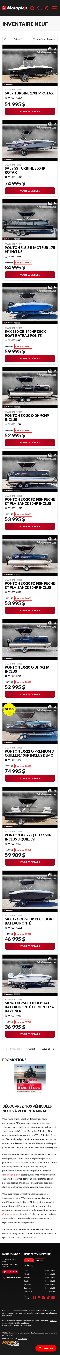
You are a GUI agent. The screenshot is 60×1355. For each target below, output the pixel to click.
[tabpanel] (39, 1281)
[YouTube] (39, 1297)
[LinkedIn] (53, 1297)
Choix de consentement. (22, 1325)
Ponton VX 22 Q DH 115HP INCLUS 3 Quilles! (28, 837)
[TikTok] (48, 1297)
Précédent (16, 1048)
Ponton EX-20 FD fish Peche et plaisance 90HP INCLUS (30, 501)
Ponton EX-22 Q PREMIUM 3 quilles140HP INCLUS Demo (29, 753)
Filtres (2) (18, 39)
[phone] (39, 8)
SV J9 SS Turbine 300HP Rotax (25, 170)
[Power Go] (30, 1343)
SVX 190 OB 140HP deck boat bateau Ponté (25, 333)
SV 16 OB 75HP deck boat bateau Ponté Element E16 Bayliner (29, 1007)
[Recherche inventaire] (32, 8)
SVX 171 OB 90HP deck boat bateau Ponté (29, 921)
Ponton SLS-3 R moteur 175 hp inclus (30, 250)
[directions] (47, 8)
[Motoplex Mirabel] (14, 8)
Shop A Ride (22, 1339)
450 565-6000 (13, 1277)
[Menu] (54, 8)
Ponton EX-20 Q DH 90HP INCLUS (27, 417)
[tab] (29, 1260)
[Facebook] (34, 1297)
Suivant (46, 1048)
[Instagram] (43, 1297)
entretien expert (12, 1174)
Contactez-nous (10, 1214)
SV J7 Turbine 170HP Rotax (29, 93)
